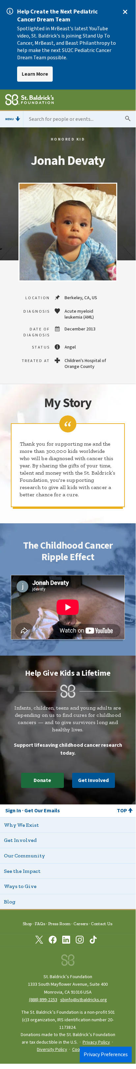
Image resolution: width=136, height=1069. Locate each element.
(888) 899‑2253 (43, 999)
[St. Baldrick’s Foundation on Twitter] (39, 941)
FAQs (40, 923)
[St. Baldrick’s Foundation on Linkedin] (66, 941)
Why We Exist (21, 825)
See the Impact (22, 871)
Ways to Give (20, 886)
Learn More (35, 74)
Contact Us (101, 923)
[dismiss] (125, 12)
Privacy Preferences (106, 1054)
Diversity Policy (52, 1049)
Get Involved (93, 780)
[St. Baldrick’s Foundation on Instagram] (80, 941)
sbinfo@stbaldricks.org (83, 999)
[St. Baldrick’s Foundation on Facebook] (53, 941)
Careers (80, 923)
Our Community (24, 855)
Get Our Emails (42, 810)
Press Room (59, 923)
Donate (42, 780)
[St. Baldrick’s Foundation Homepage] (29, 100)
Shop (27, 923)
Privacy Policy (96, 1042)
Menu (9, 119)
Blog (9, 902)
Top (122, 810)
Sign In (13, 810)
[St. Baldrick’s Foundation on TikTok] (93, 941)
